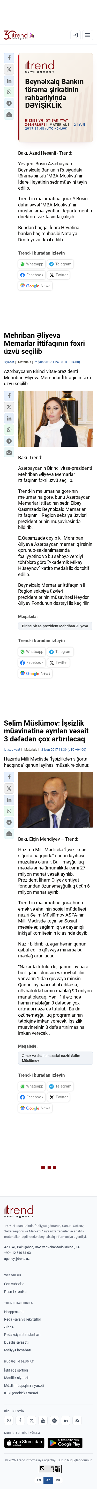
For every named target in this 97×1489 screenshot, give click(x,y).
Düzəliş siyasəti (16, 1342)
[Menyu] (87, 35)
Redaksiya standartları (22, 1334)
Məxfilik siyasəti (16, 1378)
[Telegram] (54, 1420)
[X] (31, 1420)
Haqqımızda (14, 1312)
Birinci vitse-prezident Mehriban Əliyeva (55, 626)
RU (58, 1480)
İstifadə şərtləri (16, 1370)
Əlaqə (8, 1327)
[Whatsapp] (8, 1420)
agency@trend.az (16, 1259)
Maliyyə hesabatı (17, 1350)
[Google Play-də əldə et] (65, 1443)
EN (39, 1480)
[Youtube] (43, 1420)
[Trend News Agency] (18, 1211)
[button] (9, 58)
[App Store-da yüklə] (24, 1443)
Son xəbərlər (14, 1284)
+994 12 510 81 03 (17, 1253)
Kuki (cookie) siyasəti (21, 1393)
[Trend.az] (19, 35)
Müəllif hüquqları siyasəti (24, 1385)
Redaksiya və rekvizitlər (22, 1319)
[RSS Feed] (77, 1420)
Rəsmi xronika (15, 1292)
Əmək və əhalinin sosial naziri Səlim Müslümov (51, 1058)
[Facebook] (20, 1420)
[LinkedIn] (65, 1420)
